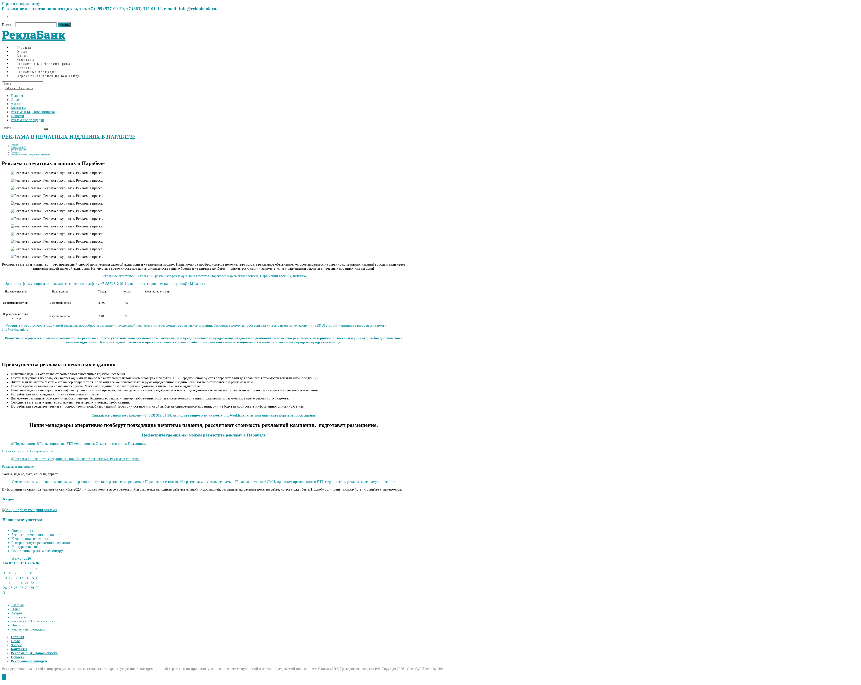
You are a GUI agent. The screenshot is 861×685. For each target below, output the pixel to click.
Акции (16, 104)
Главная (17, 96)
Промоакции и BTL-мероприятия (27, 451)
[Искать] (46, 129)
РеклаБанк (33, 34)
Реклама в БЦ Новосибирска (33, 112)
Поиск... (8, 24)
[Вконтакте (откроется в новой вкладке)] (12, 17)
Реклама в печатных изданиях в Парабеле (30, 154)
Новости (17, 116)
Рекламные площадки (27, 120)
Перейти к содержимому (21, 4)
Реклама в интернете (18, 466)
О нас (15, 100)
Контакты (18, 108)
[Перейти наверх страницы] (4, 677)
